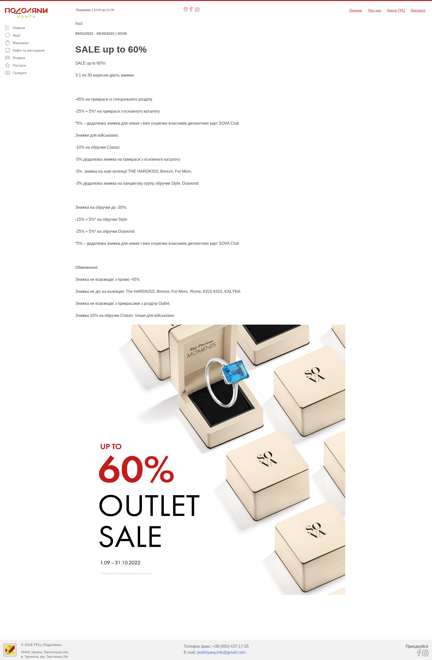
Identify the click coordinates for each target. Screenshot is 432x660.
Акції (79, 23)
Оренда (355, 10)
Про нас (374, 10)
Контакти (418, 10)
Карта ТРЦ (396, 10)
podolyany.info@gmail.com (221, 652)
